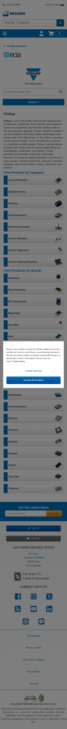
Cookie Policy (18, 361)
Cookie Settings (33, 371)
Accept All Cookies (33, 380)
